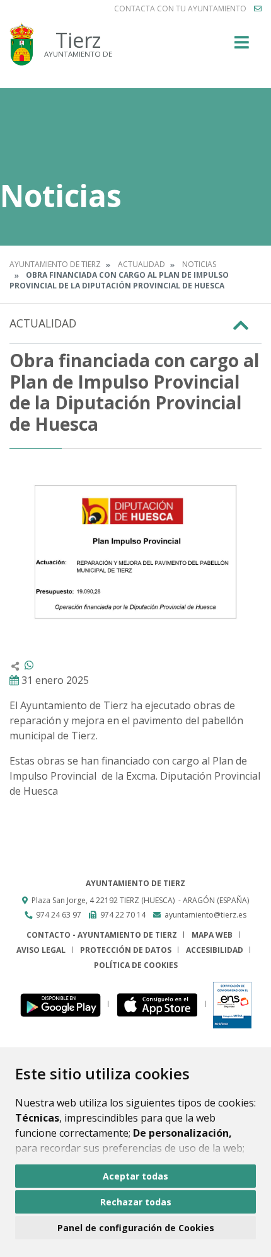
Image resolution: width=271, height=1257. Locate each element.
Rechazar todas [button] (135, 1202)
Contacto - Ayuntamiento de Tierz (101, 935)
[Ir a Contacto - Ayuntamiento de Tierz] (258, 9)
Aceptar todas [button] (135, 1176)
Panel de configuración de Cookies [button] (135, 1228)
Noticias (199, 264)
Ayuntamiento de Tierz (55, 264)
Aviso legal (41, 950)
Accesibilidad (214, 950)
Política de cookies (136, 965)
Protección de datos (125, 950)
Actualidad (141, 264)
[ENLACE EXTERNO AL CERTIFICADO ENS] (232, 1004)
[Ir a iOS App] (161, 1004)
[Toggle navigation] (242, 46)
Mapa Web (212, 935)
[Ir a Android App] (64, 1004)
